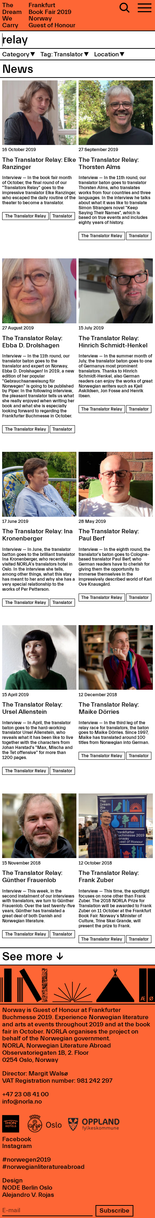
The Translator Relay (25, 216)
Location (106, 54)
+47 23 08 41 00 (25, 1094)
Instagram (17, 1146)
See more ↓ (33, 956)
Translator (62, 216)
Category (15, 54)
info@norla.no (22, 1101)
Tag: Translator (61, 54)
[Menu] (144, 8)
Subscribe (114, 1210)
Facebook (16, 1139)
